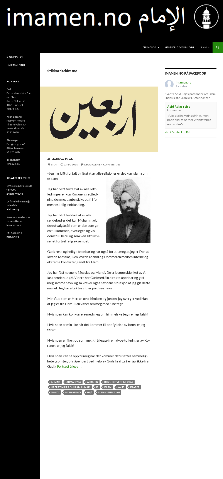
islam (203, 47)
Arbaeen (92, 382)
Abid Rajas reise (178, 106)
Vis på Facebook (173, 132)
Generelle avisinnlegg (179, 47)
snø (89, 392)
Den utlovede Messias (118, 382)
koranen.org (14, 225)
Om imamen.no (16, 64)
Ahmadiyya (149, 47)
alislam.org (13, 209)
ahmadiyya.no (15, 193)
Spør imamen (15, 56)
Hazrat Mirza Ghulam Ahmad (70, 387)
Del (188, 132)
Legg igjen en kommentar (102, 164)
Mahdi (55, 392)
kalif (121, 387)
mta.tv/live (13, 236)
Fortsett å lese (69, 366)
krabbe (134, 387)
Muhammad (73, 392)
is (97, 387)
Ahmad (55, 382)
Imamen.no (183, 82)
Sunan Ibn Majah (109, 392)
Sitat (54, 164)
